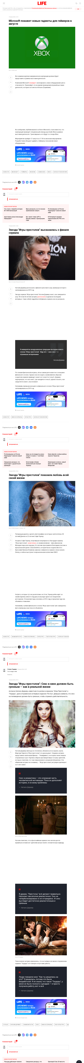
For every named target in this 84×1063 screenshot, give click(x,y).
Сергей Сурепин (20, 165)
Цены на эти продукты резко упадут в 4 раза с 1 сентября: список (35, 455)
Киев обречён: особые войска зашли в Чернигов (57, 455)
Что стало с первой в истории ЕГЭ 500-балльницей (13, 210)
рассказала (42, 297)
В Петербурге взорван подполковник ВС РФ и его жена (56, 218)
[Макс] (23, 182)
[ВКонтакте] (31, 182)
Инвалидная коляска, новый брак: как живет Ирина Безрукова (57, 463)
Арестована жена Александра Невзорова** (13, 217)
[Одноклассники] (35, 182)
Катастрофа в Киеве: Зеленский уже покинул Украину (33, 463)
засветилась (32, 543)
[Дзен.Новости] (19, 182)
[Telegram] (27, 182)
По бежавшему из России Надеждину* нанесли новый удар (57, 210)
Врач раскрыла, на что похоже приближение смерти (35, 210)
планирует (32, 83)
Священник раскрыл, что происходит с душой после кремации (12, 463)
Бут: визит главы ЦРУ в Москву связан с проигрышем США (35, 218)
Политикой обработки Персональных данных (44, 8)
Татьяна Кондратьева (22, 1017)
